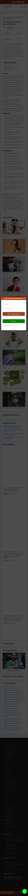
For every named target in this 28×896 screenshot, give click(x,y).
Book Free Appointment (14, 314)
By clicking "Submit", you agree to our (10, 325)
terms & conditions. (15, 325)
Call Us (14, 321)
